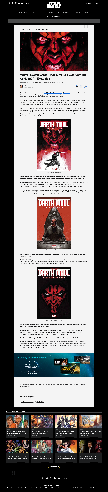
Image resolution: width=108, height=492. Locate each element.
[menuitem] (35, 12)
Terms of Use (10, 487)
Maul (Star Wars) (27, 401)
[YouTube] (22, 3)
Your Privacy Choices (95, 487)
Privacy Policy (30, 487)
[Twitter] (16, 3)
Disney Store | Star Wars (67, 487)
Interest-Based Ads (86, 487)
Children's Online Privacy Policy (41, 487)
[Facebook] (19, 3)
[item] (23, 12)
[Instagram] (12, 3)
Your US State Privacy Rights (54, 487)
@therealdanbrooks (25, 386)
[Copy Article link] (85, 86)
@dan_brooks (73, 384)
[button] (54, 466)
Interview (40, 401)
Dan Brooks (28, 85)
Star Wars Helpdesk (77, 487)
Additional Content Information (20, 487)
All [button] (11, 21)
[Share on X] (81, 86)
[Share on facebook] (77, 86)
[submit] (84, 4)
